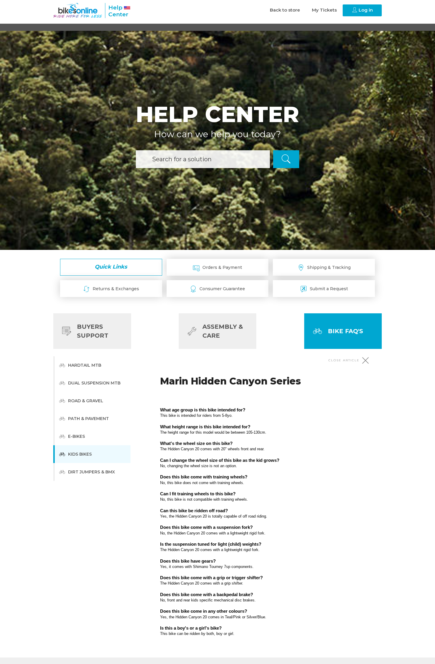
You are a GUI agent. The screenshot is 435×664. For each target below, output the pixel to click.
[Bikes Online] (77, 10)
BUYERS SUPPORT (92, 331)
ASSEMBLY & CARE (222, 331)
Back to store (285, 10)
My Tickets (324, 10)
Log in (365, 10)
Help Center (118, 11)
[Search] (286, 159)
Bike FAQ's (345, 331)
